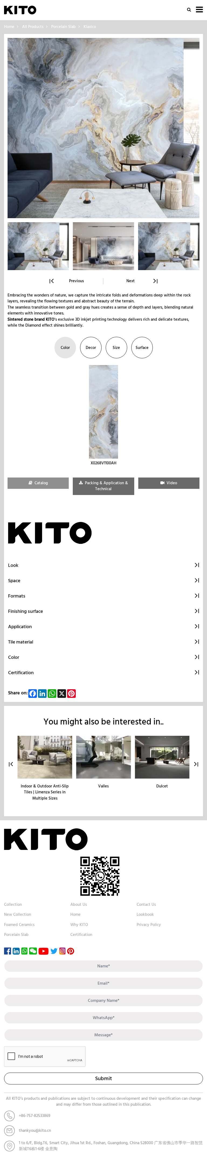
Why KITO (79, 924)
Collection (13, 904)
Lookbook (145, 914)
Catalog (40, 483)
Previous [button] (76, 281)
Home (9, 26)
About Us (78, 904)
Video (171, 483)
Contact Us (146, 904)
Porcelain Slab (63, 26)
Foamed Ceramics (19, 924)
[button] (196, 764)
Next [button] (130, 281)
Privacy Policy (149, 924)
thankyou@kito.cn (35, 1130)
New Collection (17, 914)
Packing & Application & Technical (106, 486)
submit (103, 1078)
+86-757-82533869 (34, 1115)
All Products (32, 26)
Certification (81, 934)
